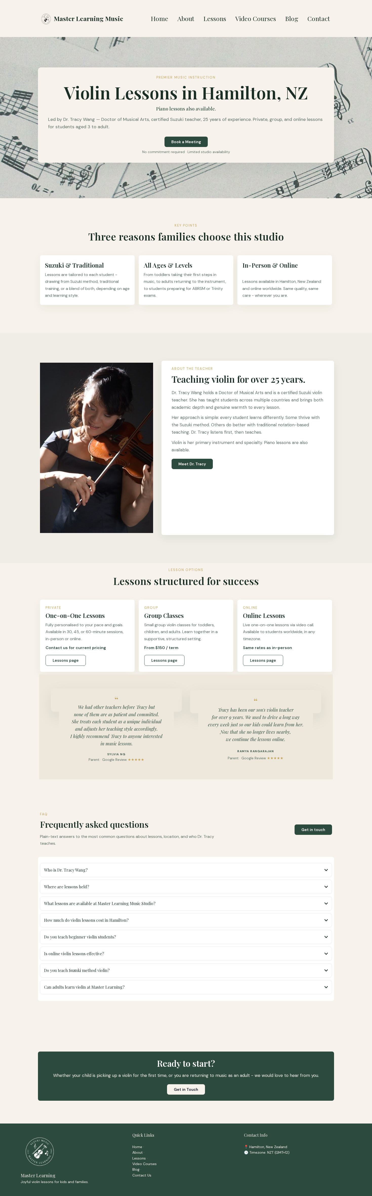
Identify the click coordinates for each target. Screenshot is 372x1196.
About (137, 1152)
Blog (135, 1169)
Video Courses (144, 1164)
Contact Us (141, 1175)
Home (137, 1147)
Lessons (139, 1158)
